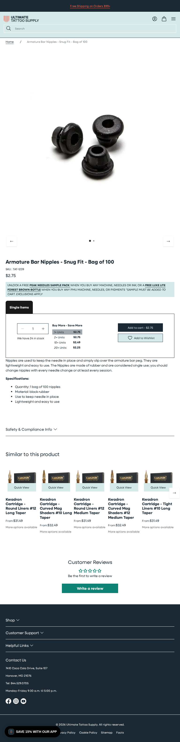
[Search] (7, 28)
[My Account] (155, 19)
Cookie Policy (88, 732)
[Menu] (173, 19)
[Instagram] (16, 701)
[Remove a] (22, 329)
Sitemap (106, 732)
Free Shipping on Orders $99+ (90, 6)
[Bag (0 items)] (164, 19)
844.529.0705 (20, 683)
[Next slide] (168, 241)
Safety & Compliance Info (29, 429)
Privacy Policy (65, 732)
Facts (120, 732)
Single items (19, 307)
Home (10, 41)
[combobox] (93, 28)
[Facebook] (8, 701)
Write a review (90, 588)
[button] (32, 731)
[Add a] (43, 329)
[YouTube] (23, 701)
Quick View (21, 487)
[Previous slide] (12, 241)
